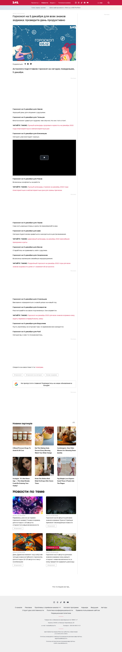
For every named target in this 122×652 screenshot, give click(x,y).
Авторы (104, 607)
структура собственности (33, 610)
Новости (44, 2)
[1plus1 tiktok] (60, 602)
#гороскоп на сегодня (34, 375)
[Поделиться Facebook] (28, 64)
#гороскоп (18, 375)
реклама (28, 607)
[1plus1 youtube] (68, 602)
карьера (84, 607)
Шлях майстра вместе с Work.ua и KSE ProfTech (65, 7)
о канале (18, 607)
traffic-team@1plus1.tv (60, 643)
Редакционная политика (61, 613)
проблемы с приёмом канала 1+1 (48, 607)
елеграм (39, 367)
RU (101, 3)
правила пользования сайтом (88, 610)
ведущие (94, 607)
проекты (35, 2)
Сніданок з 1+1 (52, 547)
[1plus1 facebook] (64, 602)
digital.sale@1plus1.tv (61, 638)
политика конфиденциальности (60, 610)
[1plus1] (15, 3)
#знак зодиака (51, 375)
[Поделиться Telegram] (25, 64)
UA (98, 3)
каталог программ (71, 607)
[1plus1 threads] (57, 602)
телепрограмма (64, 2)
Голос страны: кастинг (39, 7)
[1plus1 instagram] (54, 602)
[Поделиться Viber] (31, 64)
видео (52, 2)
